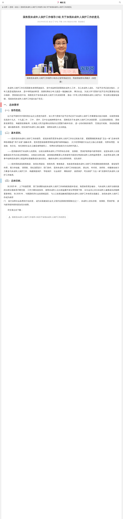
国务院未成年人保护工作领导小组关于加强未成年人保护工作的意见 (38, 217)
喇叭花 (62, 2)
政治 (16, 7)
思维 (11, 7)
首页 (5, 7)
